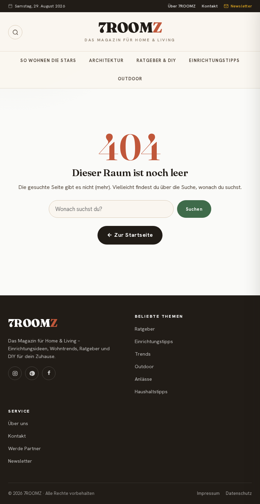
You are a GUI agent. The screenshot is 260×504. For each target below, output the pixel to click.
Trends (143, 354)
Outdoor (130, 79)
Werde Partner (24, 448)
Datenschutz (239, 493)
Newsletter (241, 6)
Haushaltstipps (151, 391)
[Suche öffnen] (15, 32)
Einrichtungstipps (214, 60)
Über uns (18, 423)
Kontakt (210, 6)
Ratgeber (145, 329)
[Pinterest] (32, 373)
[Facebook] (49, 373)
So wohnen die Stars (48, 60)
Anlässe (143, 379)
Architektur (106, 60)
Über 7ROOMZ (182, 6)
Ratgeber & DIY (156, 60)
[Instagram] (15, 373)
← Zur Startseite (130, 234)
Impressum (208, 493)
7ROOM (130, 27)
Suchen (194, 209)
